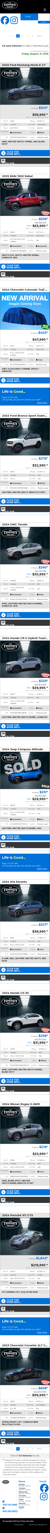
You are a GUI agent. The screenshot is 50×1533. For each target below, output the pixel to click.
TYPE (28, 16)
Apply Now (42, 403)
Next (39, 36)
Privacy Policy (18, 1525)
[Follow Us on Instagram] (14, 20)
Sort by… (43, 22)
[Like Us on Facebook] (5, 20)
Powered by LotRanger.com (38, 1525)
